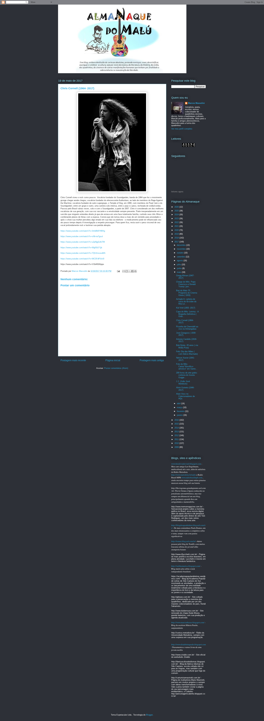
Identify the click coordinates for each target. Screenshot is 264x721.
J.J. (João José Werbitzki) (183, 382)
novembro (181, 249)
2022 (176, 222)
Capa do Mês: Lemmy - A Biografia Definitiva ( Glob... (187, 313)
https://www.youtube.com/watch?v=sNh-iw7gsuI (82, 236)
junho (179, 268)
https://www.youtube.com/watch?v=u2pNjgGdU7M (83, 242)
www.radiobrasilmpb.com (191, 477)
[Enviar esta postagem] (118, 271)
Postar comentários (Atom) (116, 368)
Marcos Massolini (196, 103)
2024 (176, 214)
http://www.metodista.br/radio (183, 474)
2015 (176, 424)
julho (179, 264)
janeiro (180, 415)
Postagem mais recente (73, 360)
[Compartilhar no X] (129, 271)
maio (179, 272)
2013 (176, 431)
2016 (176, 420)
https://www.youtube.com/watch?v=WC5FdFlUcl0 (82, 259)
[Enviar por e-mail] (123, 271)
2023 (176, 218)
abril (179, 403)
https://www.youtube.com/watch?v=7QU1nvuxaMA (83, 253)
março (180, 407)
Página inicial (112, 360)
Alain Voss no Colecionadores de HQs (185, 396)
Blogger (149, 715)
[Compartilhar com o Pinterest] (135, 271)
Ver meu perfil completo (181, 129)
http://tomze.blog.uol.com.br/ (183, 541)
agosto (180, 260)
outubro (180, 253)
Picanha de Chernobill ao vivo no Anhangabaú (187, 327)
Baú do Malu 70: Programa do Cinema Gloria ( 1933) (186, 292)
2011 (176, 439)
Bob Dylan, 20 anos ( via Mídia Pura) (187, 346)
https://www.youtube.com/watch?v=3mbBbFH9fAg (83, 231)
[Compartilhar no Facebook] (132, 271)
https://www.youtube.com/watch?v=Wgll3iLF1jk (81, 247)
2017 (176, 242)
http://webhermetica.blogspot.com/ (185, 566)
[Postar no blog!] (126, 271)
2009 (176, 447)
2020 (176, 230)
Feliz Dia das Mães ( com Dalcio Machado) (187, 352)
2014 (176, 428)
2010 (176, 443)
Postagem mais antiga (152, 360)
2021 (176, 226)
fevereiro (181, 411)
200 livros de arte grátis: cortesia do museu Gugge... (187, 375)
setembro (181, 257)
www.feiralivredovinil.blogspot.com (186, 463)
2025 (176, 211)
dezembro (181, 245)
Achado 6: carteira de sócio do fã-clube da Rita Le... (186, 301)
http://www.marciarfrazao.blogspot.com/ (187, 622)
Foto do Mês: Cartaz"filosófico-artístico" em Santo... (186, 366)
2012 (176, 435)
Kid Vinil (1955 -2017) (185, 308)
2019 (176, 234)
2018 (176, 238)
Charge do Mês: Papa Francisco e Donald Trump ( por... (186, 284)
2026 (176, 207)
